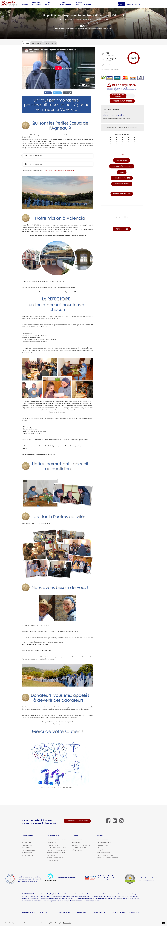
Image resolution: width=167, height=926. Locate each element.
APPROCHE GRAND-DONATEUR (56, 853)
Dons (57, 28)
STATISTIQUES (134, 912)
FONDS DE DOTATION (28, 850)
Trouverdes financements (65, 4)
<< (113, 217)
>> (131, 217)
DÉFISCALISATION (77, 850)
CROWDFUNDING (52, 842)
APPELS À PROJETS (52, 845)
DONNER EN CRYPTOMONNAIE (81, 845)
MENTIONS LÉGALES (28, 912)
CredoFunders (36, 43)
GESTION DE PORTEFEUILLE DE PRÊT (107, 858)
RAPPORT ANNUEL (27, 853)
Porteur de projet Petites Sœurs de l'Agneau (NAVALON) (83, 23)
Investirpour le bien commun (83, 4)
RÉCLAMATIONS (81, 912)
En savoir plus (67, 923)
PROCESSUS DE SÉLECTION (105, 855)
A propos (26, 43)
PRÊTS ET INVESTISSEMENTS (55, 858)
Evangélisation (64, 28)
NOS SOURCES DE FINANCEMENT (56, 840)
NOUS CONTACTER (27, 855)
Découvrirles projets (36, 4)
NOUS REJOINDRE (27, 845)
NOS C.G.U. (43, 912)
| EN (135, 4)
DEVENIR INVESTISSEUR (104, 842)
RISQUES (99, 847)
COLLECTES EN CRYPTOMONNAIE (57, 847)
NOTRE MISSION (27, 840)
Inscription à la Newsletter (77, 821)
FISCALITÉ (100, 850)
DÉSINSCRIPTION (99, 912)
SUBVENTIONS (51, 855)
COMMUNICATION (52, 860)
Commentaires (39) (50, 43)
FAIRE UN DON (76, 842)
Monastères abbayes (105, 28)
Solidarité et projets (94, 28)
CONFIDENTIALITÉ (64, 912)
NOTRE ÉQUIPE (26, 842)
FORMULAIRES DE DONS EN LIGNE (57, 850)
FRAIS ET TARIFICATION (103, 853)
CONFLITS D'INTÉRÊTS (119, 912)
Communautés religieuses (76, 28)
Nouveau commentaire (121, 194)
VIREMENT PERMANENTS (79, 847)
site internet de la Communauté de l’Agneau (60, 170)
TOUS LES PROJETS (77, 840)
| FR (139, 4)
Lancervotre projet (50, 4)
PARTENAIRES (26, 847)
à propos (25, 5)
